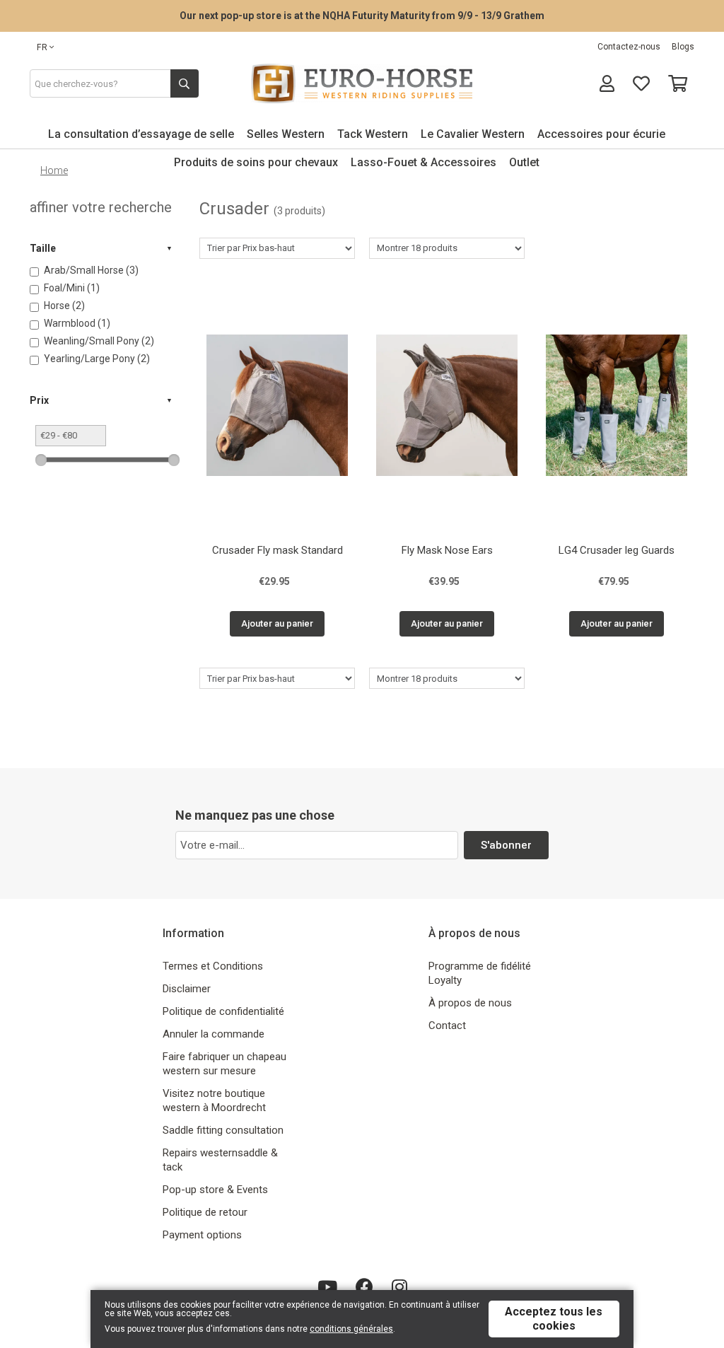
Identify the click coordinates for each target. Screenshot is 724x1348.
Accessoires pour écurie (601, 134)
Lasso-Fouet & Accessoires (423, 162)
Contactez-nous (628, 47)
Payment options (202, 1234)
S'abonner (506, 845)
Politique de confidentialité (223, 1011)
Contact (447, 1025)
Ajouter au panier (277, 623)
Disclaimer (187, 988)
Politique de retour (205, 1212)
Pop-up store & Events (215, 1189)
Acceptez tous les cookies (553, 1318)
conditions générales (351, 1329)
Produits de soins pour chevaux (256, 162)
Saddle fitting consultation (223, 1130)
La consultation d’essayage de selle (141, 134)
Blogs (683, 47)
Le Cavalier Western (473, 134)
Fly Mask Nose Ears (447, 550)
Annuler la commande (213, 1034)
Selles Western (286, 134)
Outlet (524, 162)
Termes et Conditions (213, 966)
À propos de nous (470, 1003)
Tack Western (372, 134)
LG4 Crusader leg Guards (617, 550)
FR (42, 47)
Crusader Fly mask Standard (277, 550)
